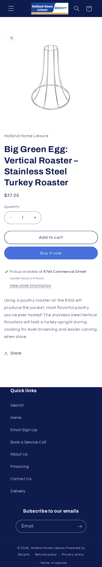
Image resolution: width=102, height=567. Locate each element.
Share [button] (15, 353)
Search (17, 405)
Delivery (17, 491)
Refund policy (46, 554)
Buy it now (51, 253)
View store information (30, 286)
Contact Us (20, 479)
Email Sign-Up (23, 430)
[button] (11, 9)
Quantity (11, 207)
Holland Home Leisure (48, 548)
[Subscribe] (80, 526)
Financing (19, 467)
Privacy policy (73, 554)
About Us (19, 454)
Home (15, 418)
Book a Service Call (28, 442)
